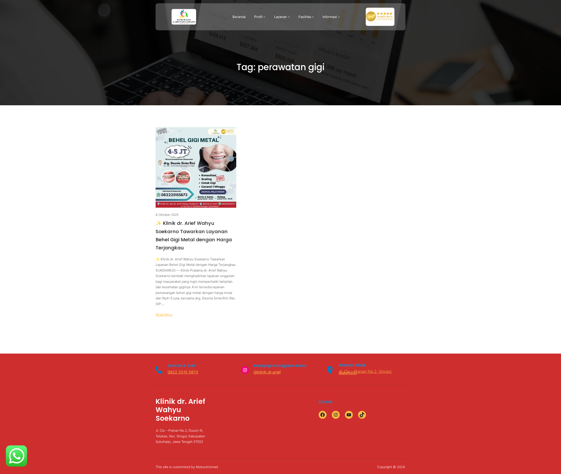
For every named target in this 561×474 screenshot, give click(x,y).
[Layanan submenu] (289, 17)
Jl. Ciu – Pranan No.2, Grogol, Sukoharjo (365, 372)
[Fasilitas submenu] (313, 17)
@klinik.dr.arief (267, 372)
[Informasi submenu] (339, 17)
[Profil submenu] (264, 17)
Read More (164, 315)
